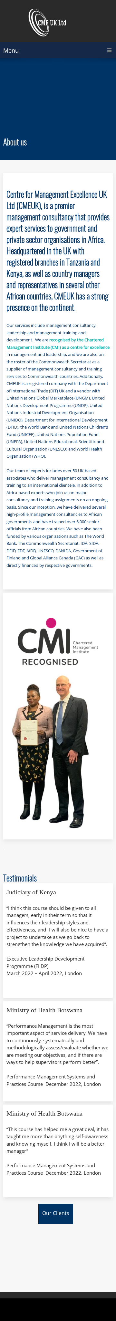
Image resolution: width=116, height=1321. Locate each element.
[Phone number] (14, 608)
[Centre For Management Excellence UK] (58, 22)
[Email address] (29, 608)
